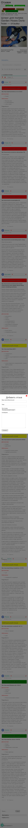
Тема (3, 404)
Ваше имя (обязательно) (8, 400)
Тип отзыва (5, 408)
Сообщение (5, 412)
